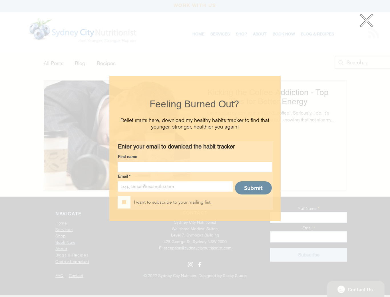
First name (127, 156)
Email (124, 176)
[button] (366, 20)
